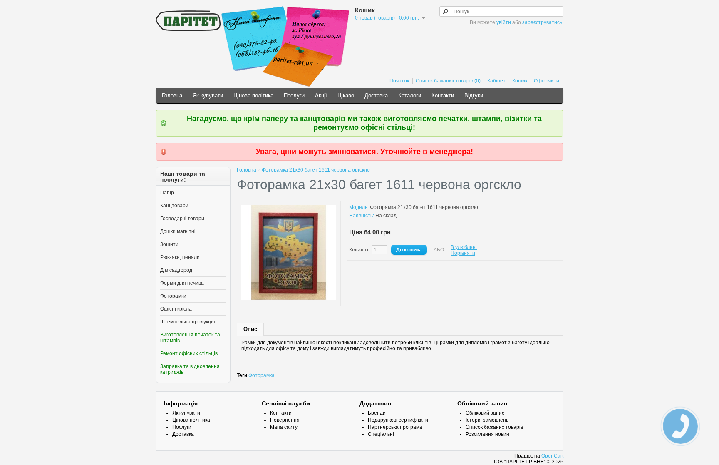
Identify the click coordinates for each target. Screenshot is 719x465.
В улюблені (464, 247)
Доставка (376, 95)
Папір (167, 193)
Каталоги (409, 95)
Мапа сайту (284, 427)
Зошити (169, 244)
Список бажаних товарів (494, 427)
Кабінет (496, 81)
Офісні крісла (176, 309)
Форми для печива (182, 283)
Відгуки (473, 95)
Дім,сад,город (176, 270)
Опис (250, 329)
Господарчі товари (182, 218)
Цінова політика (253, 95)
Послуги (294, 95)
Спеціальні (381, 434)
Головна (172, 95)
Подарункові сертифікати (398, 420)
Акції (321, 95)
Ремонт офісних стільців (189, 353)
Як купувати (208, 95)
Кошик (519, 81)
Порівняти (463, 253)
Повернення (285, 420)
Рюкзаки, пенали (180, 257)
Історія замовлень (487, 420)
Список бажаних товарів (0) (448, 81)
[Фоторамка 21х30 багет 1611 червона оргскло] (288, 298)
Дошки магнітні (178, 231)
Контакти (442, 95)
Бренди (377, 413)
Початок (399, 81)
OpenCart (552, 456)
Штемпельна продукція (187, 322)
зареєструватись (542, 22)
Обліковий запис (485, 413)
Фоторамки (173, 296)
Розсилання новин (487, 434)
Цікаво (345, 95)
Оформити (546, 81)
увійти (503, 22)
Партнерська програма (395, 427)
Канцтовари (174, 206)
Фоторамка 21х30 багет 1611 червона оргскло (316, 170)
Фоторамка (261, 375)
